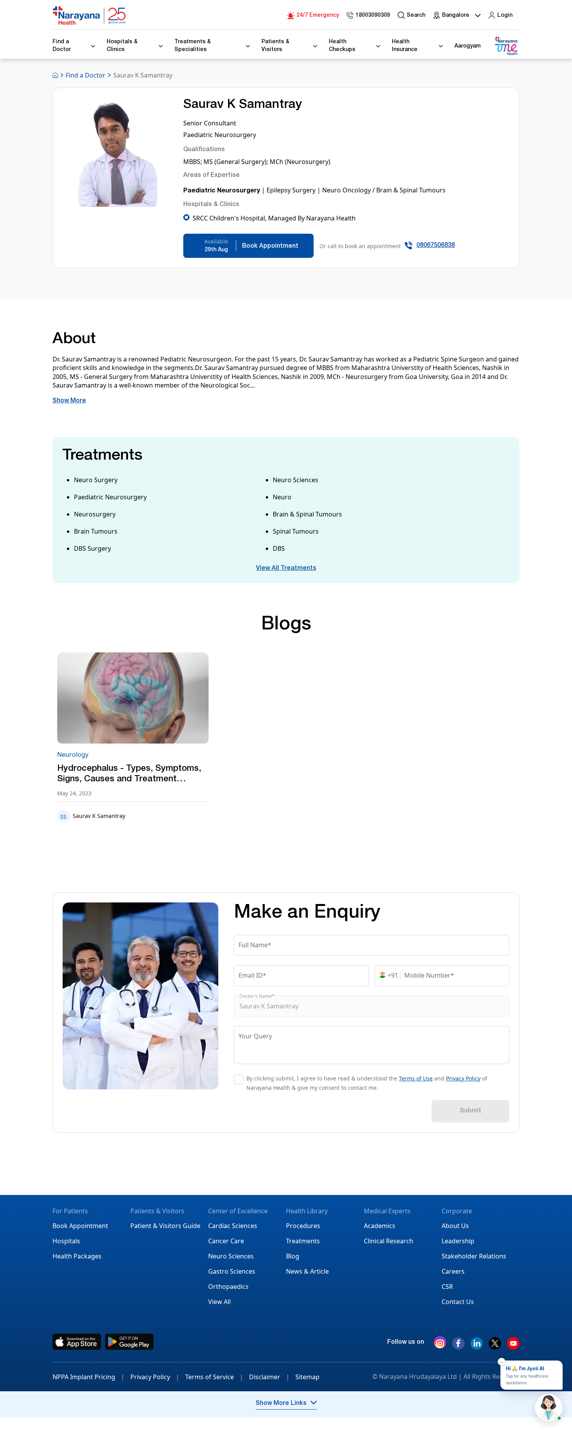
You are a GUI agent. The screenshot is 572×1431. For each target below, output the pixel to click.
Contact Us (458, 1301)
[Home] (89, 15)
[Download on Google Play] (129, 1342)
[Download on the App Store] (77, 1342)
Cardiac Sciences (232, 1225)
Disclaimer (269, 1377)
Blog (292, 1256)
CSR (447, 1286)
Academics (379, 1225)
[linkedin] (476, 1346)
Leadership (458, 1241)
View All (219, 1301)
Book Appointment (80, 1225)
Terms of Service (214, 1377)
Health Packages (77, 1256)
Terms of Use (416, 1078)
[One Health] (505, 46)
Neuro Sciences (231, 1256)
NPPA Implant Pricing (89, 1377)
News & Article (307, 1271)
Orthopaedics (228, 1286)
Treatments (303, 1241)
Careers (453, 1271)
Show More (69, 401)
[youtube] (513, 1346)
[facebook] (458, 1346)
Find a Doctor (85, 75)
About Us (455, 1225)
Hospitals (66, 1241)
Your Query (255, 1036)
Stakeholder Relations (474, 1256)
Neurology (72, 754)
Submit (470, 1111)
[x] (495, 1346)
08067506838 (435, 246)
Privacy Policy (463, 1078)
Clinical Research (388, 1241)
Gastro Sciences (231, 1271)
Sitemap (307, 1377)
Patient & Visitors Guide (165, 1225)
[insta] (440, 1344)
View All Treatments (286, 569)
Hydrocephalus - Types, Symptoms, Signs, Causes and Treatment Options (129, 775)
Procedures (303, 1225)
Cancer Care (226, 1241)
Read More (132, 699)
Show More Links (281, 1404)
